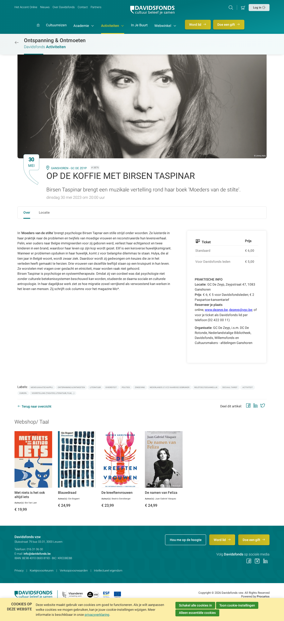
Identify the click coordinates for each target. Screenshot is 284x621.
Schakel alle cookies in (195, 605)
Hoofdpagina (38, 29)
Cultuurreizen (56, 25)
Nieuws (45, 7)
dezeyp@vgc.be (240, 310)
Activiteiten (110, 26)
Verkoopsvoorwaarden (74, 570)
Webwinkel (163, 26)
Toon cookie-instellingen (237, 605)
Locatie (44, 212)
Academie (81, 26)
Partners (96, 7)
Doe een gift (226, 24)
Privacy (19, 570)
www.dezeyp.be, (216, 310)
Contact (83, 7)
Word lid (195, 24)
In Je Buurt (139, 25)
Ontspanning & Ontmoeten (55, 40)
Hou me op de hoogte (186, 540)
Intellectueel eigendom (108, 570)
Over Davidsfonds (64, 7)
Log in (257, 7)
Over (26, 212)
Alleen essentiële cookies (197, 613)
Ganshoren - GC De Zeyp (69, 168)
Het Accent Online (25, 7)
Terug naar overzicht (36, 406)
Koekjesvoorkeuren (42, 570)
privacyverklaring (97, 615)
